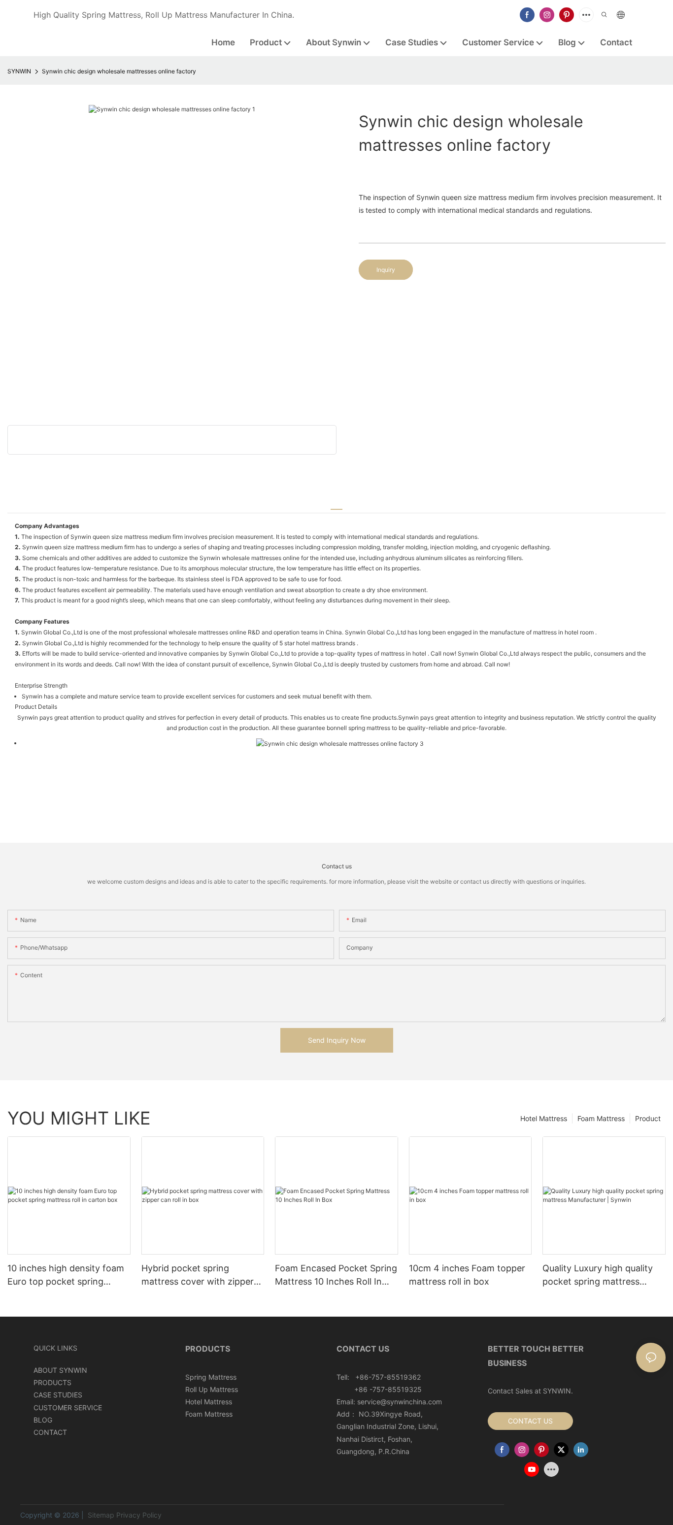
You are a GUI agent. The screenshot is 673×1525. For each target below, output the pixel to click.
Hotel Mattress (543, 1118)
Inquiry (385, 269)
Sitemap (100, 1515)
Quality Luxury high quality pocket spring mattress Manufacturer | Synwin (597, 1275)
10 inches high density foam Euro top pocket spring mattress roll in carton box (65, 1275)
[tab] (336, 505)
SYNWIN (19, 71)
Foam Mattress (601, 1118)
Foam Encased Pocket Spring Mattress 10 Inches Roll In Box (336, 1275)
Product (648, 1118)
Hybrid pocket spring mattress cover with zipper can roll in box (197, 1275)
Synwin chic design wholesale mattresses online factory (119, 71)
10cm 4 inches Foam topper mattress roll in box (467, 1275)
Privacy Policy (139, 1515)
